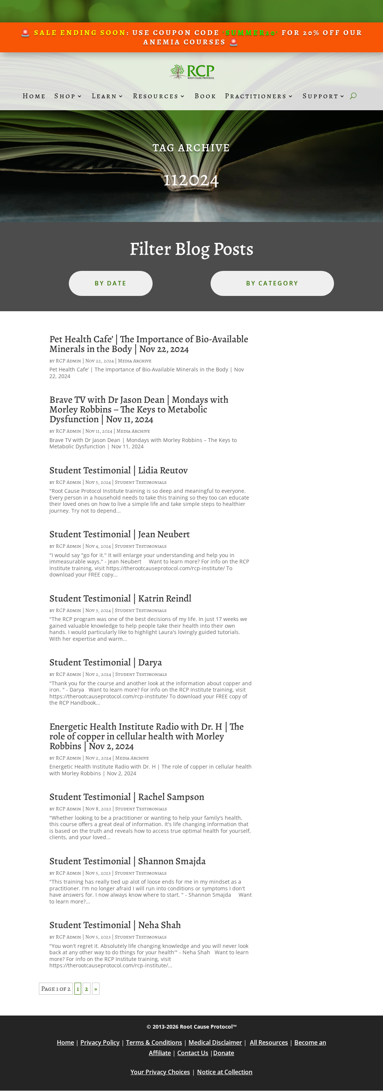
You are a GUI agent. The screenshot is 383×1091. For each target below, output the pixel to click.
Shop (65, 96)
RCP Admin (68, 360)
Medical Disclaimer (215, 1042)
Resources (156, 96)
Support (320, 96)
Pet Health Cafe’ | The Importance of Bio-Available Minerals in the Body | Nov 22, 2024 (148, 344)
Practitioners (256, 96)
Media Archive (134, 360)
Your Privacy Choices (160, 1072)
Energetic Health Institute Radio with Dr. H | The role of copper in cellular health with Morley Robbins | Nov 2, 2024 (146, 736)
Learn (104, 96)
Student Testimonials (140, 482)
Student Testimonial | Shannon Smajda (127, 861)
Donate (223, 1053)
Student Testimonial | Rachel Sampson (126, 796)
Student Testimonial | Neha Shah (115, 924)
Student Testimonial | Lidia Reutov (118, 470)
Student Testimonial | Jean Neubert (119, 534)
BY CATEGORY (272, 283)
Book (205, 96)
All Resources (269, 1042)
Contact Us (192, 1053)
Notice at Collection (224, 1072)
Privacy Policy (100, 1042)
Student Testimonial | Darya (105, 662)
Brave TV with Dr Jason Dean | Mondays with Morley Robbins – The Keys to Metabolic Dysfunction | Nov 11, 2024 (139, 409)
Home (34, 96)
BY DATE (111, 283)
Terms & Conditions (154, 1042)
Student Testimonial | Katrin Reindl (120, 598)
